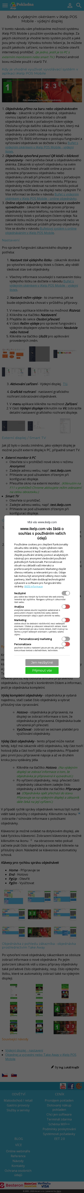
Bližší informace (33, 586)
